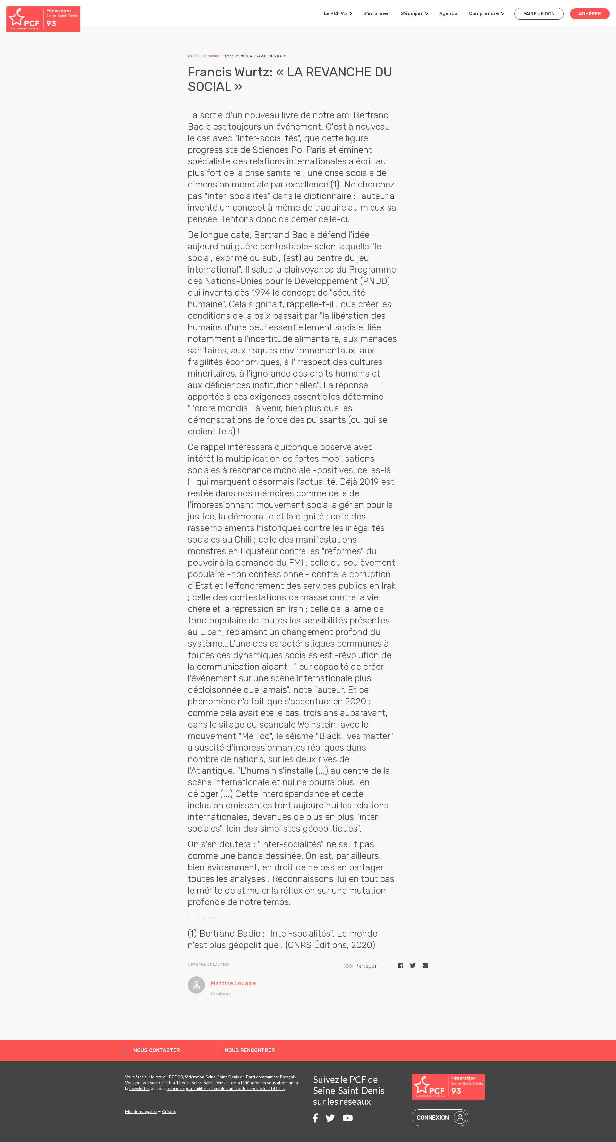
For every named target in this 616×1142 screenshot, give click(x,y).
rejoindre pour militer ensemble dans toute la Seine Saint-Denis (226, 1088)
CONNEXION (433, 1117)
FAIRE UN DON (539, 14)
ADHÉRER (590, 14)
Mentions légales (141, 1111)
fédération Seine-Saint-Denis (212, 1076)
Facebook (221, 993)
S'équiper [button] (412, 13)
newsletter (139, 1088)
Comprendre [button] (484, 13)
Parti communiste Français (271, 1076)
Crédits (169, 1111)
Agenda (448, 13)
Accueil (193, 55)
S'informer (376, 13)
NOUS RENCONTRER (250, 1050)
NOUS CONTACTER (156, 1050)
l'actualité (171, 1082)
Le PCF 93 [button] (335, 13)
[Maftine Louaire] (196, 985)
